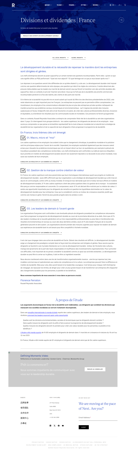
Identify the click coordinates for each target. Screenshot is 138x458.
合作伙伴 (25, 413)
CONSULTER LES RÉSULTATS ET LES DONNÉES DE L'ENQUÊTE (40, 161)
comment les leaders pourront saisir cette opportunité (47, 315)
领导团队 (25, 408)
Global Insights (77, 57)
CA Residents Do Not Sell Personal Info (89, 442)
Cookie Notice (51, 442)
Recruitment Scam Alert (36, 445)
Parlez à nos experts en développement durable (41, 36)
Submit (83, 427)
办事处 (24, 423)
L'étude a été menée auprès (31, 333)
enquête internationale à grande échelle (42, 313)
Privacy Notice (38, 442)
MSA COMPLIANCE (55, 445)
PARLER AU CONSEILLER (95, 369)
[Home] (17, 5)
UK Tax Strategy (101, 445)
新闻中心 (25, 418)
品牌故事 (25, 402)
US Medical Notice (70, 445)
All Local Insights (59, 57)
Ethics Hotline (86, 445)
